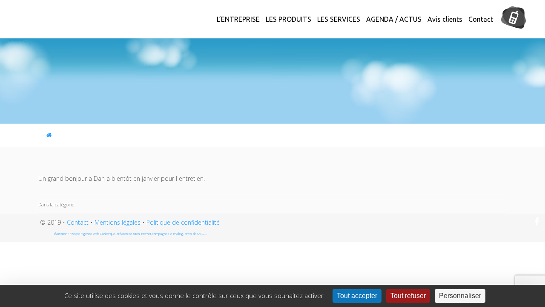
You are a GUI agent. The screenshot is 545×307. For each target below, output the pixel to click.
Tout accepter (357, 295)
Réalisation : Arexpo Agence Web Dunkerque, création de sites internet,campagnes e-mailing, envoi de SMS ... (130, 233)
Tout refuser (408, 295)
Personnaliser (460, 295)
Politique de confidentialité (183, 222)
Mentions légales (118, 222)
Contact (78, 222)
